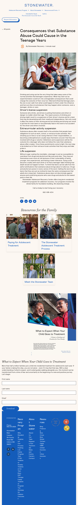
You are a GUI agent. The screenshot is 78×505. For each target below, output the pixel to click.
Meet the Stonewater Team (39, 281)
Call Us (44, 14)
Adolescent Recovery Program (18, 10)
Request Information (10, 19)
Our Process (20, 444)
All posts (7, 29)
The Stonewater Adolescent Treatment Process (53, 245)
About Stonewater (35, 10)
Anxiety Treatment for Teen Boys (20, 469)
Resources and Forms (51, 10)
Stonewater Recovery (36, 46)
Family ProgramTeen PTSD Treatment (21, 457)
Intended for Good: (31, 15)
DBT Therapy (20, 476)
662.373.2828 (11, 427)
